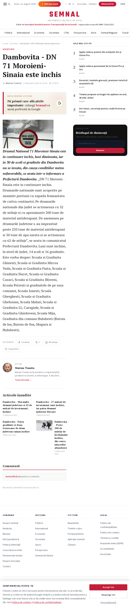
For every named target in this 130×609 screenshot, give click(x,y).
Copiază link (13, 349)
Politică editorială (11, 545)
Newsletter (73, 523)
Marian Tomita (13, 83)
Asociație (82, 4)
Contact (7, 566)
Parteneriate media (12, 555)
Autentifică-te (13, 476)
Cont (123, 4)
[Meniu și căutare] (7, 4)
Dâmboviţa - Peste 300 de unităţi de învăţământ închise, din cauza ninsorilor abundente (61, 434)
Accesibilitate (107, 549)
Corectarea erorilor (12, 550)
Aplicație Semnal (76, 539)
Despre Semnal (10, 523)
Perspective (80, 33)
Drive (93, 33)
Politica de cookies (110, 532)
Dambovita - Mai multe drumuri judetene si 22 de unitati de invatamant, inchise (17, 406)
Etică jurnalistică (11, 539)
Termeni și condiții (109, 538)
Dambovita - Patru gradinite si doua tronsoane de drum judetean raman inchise (16, 426)
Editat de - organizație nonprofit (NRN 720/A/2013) (65, 24)
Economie (39, 33)
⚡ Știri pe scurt (49, 4)
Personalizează (108, 602)
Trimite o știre (75, 528)
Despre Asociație (11, 561)
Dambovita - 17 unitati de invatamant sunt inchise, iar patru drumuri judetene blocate (51, 406)
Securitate (105, 554)
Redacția (7, 528)
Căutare (93, 4)
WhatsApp (53, 342)
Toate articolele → (23, 380)
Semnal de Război (44, 555)
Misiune (6, 534)
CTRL (66, 33)
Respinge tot (108, 595)
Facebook (25, 342)
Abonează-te (107, 4)
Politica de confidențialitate (47, 602)
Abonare (100, 150)
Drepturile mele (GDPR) (111, 543)
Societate (54, 33)
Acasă (5, 43)
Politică (8, 33)
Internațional (23, 33)
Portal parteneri (76, 534)
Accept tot (108, 587)
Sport (38, 545)
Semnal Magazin (109, 33)
